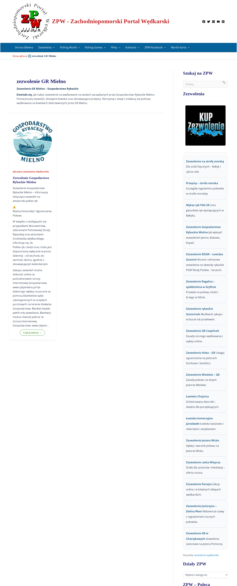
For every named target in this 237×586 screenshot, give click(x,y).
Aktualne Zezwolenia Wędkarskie (31, 171)
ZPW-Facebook (154, 47)
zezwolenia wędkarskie (206, 555)
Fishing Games (94, 47)
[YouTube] (218, 21)
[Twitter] (208, 21)
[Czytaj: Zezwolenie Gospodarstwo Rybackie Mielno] (32, 141)
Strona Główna (24, 47)
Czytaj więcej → (32, 332)
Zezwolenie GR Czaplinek (202, 331)
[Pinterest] (223, 21)
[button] (53, 47)
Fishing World (68, 47)
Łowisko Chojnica (197, 396)
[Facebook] (203, 21)
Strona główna (19, 56)
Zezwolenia (45, 47)
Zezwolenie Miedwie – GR (203, 374)
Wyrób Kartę (178, 47)
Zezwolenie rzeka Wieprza (203, 462)
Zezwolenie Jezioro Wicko (202, 440)
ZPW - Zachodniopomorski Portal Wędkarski (110, 21)
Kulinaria (130, 47)
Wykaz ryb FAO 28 (197, 205)
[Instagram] (213, 21)
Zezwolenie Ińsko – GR (200, 353)
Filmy (114, 47)
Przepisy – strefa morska (202, 183)
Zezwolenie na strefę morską (205, 161)
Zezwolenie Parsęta (199, 484)
